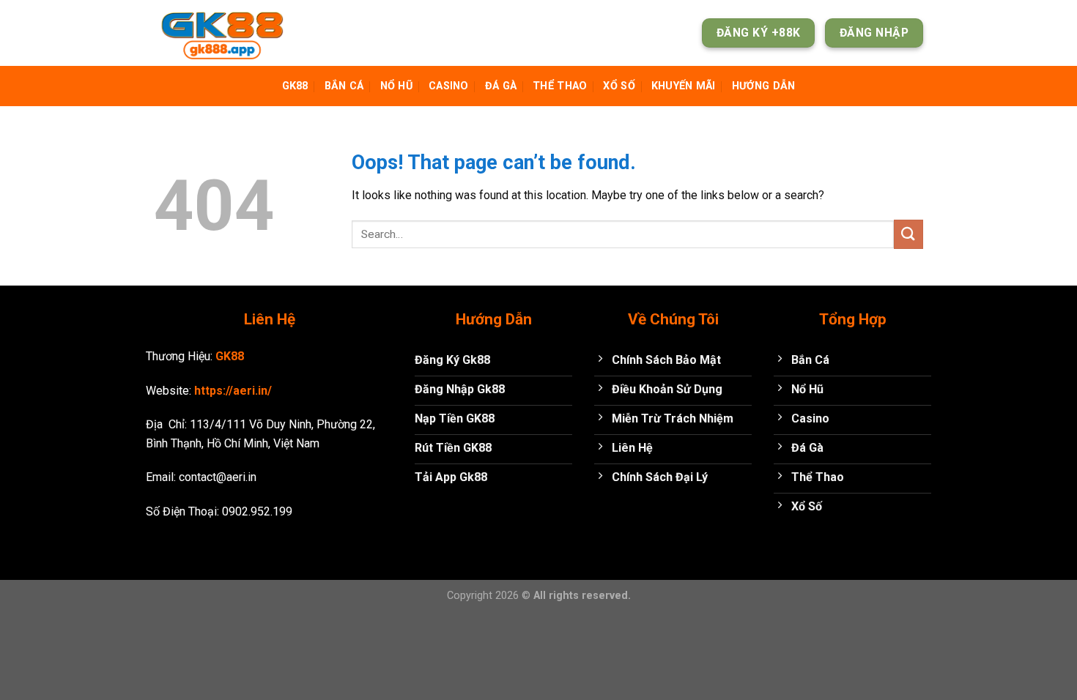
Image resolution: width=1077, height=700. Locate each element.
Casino (449, 86)
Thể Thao (560, 86)
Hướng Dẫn (764, 86)
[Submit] (908, 234)
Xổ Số (618, 86)
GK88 (295, 86)
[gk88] (227, 33)
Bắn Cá (344, 86)
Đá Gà (501, 86)
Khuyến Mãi (683, 86)
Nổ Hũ (396, 86)
